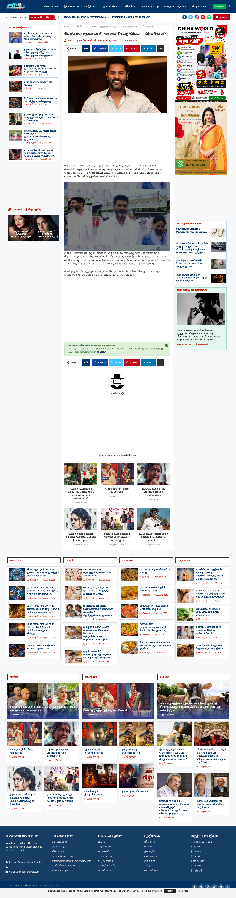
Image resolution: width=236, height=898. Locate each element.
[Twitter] (190, 17)
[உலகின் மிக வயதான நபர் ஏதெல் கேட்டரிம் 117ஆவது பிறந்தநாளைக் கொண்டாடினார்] (15, 37)
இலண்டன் (71, 6)
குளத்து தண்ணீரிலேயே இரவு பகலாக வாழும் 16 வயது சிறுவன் (189, 263)
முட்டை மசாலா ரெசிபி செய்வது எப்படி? (152, 589)
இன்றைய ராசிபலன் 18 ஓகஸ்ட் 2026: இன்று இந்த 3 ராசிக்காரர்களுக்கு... (43, 609)
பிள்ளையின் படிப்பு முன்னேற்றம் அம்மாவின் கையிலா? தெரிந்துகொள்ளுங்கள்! (98, 610)
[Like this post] (87, 48)
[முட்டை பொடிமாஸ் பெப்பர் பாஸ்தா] (129, 574)
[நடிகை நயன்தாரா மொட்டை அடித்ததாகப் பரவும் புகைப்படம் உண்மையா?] (15, 119)
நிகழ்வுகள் (198, 6)
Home (67, 26)
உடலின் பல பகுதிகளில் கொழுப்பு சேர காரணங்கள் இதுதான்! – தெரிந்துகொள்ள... (210, 574)
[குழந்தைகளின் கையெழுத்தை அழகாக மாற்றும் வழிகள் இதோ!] (73, 656)
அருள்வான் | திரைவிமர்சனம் (131, 751)
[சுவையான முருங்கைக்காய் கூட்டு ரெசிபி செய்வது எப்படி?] (129, 629)
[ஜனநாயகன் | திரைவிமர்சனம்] (99, 734)
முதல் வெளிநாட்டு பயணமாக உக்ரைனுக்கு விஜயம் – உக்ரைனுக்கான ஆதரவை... (40, 52)
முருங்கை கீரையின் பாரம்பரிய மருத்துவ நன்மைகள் (208, 612)
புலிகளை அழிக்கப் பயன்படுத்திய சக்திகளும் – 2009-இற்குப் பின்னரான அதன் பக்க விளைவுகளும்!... (174, 807)
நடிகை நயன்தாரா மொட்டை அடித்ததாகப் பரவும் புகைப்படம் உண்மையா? (41, 117)
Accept (170, 891)
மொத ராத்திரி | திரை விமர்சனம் (117, 490)
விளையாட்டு (150, 6)
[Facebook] (184, 17)
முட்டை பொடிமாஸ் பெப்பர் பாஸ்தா (154, 571)
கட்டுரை (90, 6)
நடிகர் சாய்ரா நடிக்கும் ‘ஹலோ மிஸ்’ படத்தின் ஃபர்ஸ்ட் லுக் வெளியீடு (60, 798)
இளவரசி (29, 42)
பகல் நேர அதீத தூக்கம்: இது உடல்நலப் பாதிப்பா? (210, 647)
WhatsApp (219, 6)
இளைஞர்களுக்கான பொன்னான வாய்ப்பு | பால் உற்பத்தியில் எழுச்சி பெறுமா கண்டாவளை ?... (173, 754)
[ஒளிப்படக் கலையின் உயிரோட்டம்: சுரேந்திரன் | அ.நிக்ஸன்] (211, 785)
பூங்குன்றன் (31, 123)
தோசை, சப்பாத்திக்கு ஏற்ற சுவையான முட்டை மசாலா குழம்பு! (155, 645)
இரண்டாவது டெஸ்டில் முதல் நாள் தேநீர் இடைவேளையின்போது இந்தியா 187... (40, 135)
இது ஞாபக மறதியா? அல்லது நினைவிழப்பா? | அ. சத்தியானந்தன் (191, 277)
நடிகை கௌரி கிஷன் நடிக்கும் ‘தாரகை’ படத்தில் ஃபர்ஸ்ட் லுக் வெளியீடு (22, 799)
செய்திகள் (51, 6)
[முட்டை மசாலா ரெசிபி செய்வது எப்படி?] (129, 593)
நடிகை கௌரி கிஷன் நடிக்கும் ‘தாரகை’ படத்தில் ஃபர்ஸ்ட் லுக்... (81, 537)
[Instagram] (197, 17)
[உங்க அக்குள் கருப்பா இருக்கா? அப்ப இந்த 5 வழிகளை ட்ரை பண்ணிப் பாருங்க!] (73, 593)
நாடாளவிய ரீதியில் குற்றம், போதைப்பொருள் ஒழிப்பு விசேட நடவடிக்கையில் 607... (39, 153)
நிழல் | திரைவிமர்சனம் (135, 791)
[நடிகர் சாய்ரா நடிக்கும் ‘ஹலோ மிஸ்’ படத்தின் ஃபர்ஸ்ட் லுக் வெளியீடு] (117, 519)
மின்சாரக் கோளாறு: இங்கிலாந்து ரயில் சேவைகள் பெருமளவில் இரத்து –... (40, 68)
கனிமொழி (86, 40)
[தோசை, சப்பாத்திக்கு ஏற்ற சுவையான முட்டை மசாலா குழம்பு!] (129, 647)
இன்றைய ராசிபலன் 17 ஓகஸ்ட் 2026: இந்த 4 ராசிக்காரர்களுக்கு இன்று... (40, 628)
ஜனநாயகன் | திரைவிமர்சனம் (93, 751)
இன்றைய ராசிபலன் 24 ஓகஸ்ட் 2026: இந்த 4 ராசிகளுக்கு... (41, 100)
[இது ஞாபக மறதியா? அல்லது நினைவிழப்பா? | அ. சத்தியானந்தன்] (218, 278)
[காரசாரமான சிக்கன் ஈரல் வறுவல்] (15, 86)
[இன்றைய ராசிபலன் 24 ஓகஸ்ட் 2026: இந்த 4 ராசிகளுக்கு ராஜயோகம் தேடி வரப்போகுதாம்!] (15, 102)
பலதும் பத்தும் (174, 6)
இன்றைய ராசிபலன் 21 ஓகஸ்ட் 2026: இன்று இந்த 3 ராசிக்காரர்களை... (43, 572)
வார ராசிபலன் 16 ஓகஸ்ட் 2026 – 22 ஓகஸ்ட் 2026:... (41, 647)
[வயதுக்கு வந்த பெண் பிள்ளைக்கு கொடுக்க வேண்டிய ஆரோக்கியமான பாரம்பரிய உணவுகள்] (73, 632)
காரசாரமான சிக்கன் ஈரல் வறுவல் (38, 84)
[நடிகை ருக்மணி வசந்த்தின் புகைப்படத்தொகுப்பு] (21, 228)
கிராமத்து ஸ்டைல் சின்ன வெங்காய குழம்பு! (154, 607)
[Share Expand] (160, 48)
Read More (183, 891)
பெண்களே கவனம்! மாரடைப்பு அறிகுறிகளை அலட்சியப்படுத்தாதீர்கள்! (210, 594)
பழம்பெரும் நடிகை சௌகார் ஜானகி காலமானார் (153, 492)
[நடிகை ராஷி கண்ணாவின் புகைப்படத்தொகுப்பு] (46, 228)
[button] (58, 17)
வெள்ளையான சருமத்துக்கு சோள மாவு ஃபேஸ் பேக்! (97, 572)
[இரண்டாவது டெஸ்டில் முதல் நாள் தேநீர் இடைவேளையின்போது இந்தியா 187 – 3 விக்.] (15, 135)
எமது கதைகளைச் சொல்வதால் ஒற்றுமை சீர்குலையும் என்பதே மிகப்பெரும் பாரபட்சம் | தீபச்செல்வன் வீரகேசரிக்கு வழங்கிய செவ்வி (199, 335)
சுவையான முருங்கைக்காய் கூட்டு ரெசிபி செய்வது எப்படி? (153, 627)
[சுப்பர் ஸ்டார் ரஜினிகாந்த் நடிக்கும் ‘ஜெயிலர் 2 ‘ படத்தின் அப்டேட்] (153, 519)
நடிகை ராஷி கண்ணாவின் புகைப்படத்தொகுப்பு (47, 234)
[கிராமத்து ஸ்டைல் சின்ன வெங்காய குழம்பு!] (129, 611)
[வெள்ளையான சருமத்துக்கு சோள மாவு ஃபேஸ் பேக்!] (73, 574)
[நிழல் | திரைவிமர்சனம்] (136, 776)
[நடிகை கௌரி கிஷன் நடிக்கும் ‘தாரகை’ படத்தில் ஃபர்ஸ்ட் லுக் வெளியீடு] (80, 519)
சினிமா (130, 6)
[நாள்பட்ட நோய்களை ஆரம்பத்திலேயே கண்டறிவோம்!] (185, 632)
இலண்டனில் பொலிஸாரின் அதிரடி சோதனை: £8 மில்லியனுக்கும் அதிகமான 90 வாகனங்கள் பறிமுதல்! (192, 248)
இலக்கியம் (110, 6)
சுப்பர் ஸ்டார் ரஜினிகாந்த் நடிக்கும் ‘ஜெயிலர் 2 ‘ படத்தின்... (153, 537)
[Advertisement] (33, 184)
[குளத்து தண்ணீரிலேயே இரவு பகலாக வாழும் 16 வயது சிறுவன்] (218, 264)
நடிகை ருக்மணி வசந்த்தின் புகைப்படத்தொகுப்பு (21, 234)
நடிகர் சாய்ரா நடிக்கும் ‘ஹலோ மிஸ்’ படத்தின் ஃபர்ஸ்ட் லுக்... (117, 537)
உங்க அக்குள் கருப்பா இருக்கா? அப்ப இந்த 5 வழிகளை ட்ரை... (96, 591)
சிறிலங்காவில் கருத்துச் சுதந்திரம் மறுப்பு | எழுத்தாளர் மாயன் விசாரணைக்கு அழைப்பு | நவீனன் (211, 756)
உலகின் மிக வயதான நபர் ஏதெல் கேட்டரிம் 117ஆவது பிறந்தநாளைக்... (38, 36)
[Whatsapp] (209, 17)
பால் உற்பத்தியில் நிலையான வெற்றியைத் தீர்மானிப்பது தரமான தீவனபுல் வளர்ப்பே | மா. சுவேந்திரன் (190, 707)
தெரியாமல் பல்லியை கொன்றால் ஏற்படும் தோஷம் (192, 230)
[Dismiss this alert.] (167, 345)
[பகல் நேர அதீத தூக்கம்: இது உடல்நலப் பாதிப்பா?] (185, 650)
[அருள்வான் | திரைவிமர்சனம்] (136, 734)
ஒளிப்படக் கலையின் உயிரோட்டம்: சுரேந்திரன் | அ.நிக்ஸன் (211, 804)
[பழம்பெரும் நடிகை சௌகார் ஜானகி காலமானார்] (153, 474)
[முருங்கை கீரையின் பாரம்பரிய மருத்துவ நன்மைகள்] (185, 614)
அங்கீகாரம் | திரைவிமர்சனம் (93, 793)
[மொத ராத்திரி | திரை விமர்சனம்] (117, 474)
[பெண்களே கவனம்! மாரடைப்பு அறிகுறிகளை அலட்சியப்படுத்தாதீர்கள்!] (185, 596)
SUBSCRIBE (222, 17)
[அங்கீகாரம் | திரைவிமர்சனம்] (99, 776)
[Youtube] (203, 17)
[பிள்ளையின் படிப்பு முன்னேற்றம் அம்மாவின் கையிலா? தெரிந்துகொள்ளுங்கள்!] (73, 611)
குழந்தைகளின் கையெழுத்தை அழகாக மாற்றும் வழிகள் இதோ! (97, 654)
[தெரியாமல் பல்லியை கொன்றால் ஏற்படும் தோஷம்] (218, 232)
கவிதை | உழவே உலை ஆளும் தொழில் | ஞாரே (95, 17)
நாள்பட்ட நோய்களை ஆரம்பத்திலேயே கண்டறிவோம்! (208, 630)
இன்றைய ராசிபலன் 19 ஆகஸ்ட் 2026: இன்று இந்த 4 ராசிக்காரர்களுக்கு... (42, 591)
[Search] (228, 6)
